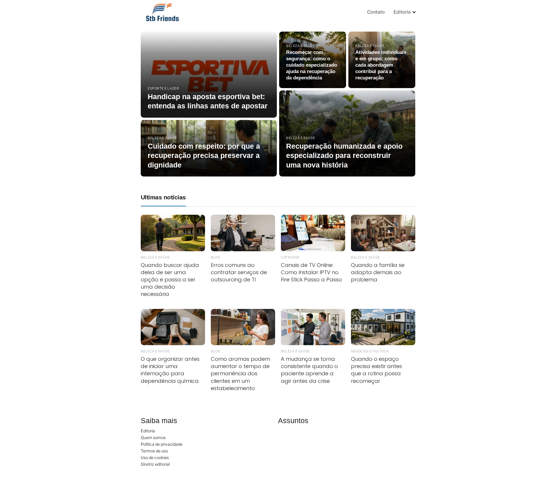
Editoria (402, 12)
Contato (376, 12)
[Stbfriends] (166, 11)
